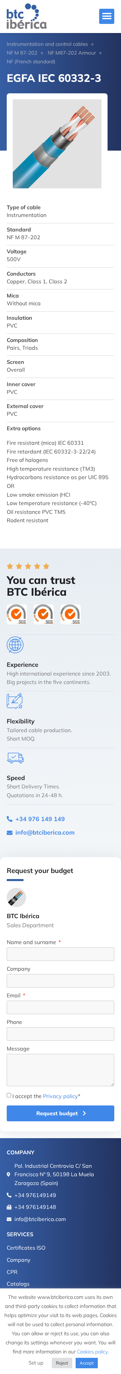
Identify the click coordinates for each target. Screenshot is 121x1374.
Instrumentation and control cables (47, 44)
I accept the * (46, 1096)
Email (14, 996)
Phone (14, 1022)
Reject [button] (62, 1363)
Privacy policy (60, 1096)
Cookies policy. (93, 1351)
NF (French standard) (31, 61)
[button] (106, 16)
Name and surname (32, 942)
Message (18, 1049)
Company (19, 969)
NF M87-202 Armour (72, 53)
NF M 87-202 (22, 53)
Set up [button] (36, 1363)
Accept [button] (87, 1363)
